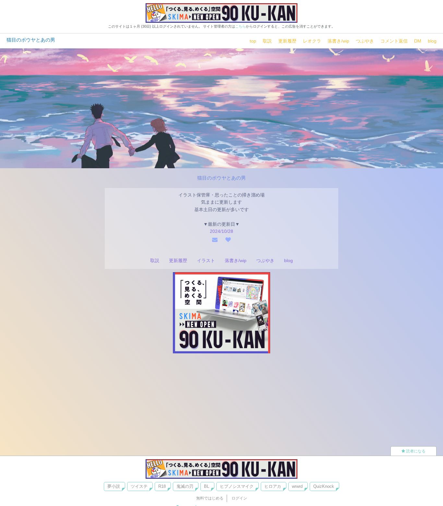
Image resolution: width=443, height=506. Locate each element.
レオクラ (312, 41)
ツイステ (139, 486)
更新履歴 (287, 41)
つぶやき (365, 41)
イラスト (206, 260)
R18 (162, 486)
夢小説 (113, 486)
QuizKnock (323, 486)
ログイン (239, 498)
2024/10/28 (221, 231)
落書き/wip (338, 41)
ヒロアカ (272, 486)
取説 (267, 41)
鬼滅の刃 (184, 486)
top (253, 41)
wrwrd (297, 486)
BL (206, 486)
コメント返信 (394, 41)
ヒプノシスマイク (237, 486)
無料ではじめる (209, 498)
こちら (240, 26)
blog (432, 41)
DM (417, 41)
